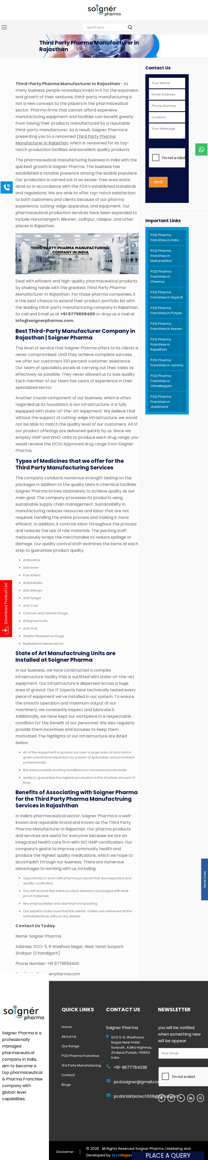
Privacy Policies (36, 1152)
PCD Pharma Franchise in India (164, 237)
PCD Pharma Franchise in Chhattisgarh (161, 380)
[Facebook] (161, 1098)
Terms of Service (9, 1152)
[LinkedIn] (190, 1098)
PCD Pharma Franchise (80, 1055)
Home (67, 1026)
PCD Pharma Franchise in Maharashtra (161, 255)
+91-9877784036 (130, 1067)
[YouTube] (180, 1098)
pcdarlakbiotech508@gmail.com (147, 1096)
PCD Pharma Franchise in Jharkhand (160, 401)
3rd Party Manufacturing (81, 1065)
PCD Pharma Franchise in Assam (166, 326)
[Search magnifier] (130, 27)
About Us (69, 1036)
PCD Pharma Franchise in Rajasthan (160, 344)
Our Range (70, 1046)
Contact (68, 1075)
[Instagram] (200, 1098)
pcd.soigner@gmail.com (138, 1082)
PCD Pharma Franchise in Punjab (166, 310)
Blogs (66, 1084)
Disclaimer (65, 1151)
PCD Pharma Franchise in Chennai (160, 276)
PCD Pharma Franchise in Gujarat (166, 295)
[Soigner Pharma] (104, 10)
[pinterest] (171, 1098)
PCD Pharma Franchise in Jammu (166, 363)
